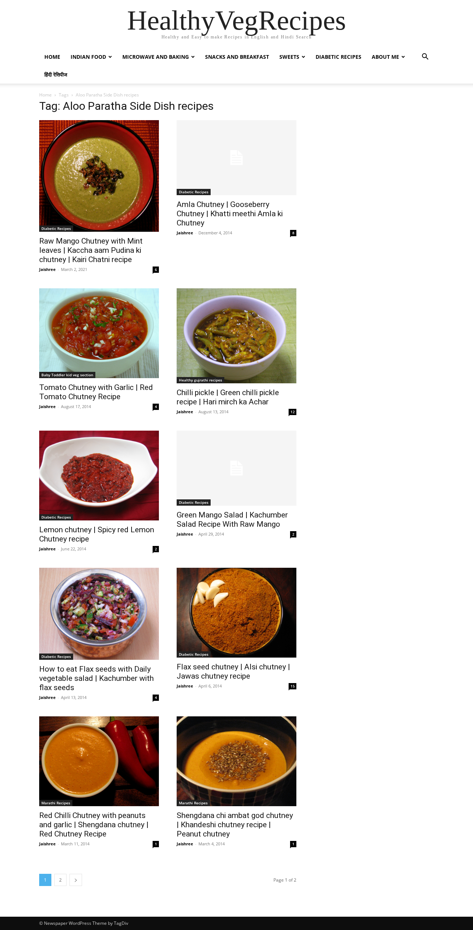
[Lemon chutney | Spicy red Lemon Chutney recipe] (99, 475)
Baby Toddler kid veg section (67, 374)
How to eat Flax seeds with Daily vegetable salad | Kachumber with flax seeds (96, 678)
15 (292, 686)
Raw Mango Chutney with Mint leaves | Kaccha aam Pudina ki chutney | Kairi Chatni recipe (91, 250)
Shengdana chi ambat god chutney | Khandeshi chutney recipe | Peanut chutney (235, 824)
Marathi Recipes (55, 802)
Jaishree (47, 269)
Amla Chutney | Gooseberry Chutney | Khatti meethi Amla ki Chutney (230, 213)
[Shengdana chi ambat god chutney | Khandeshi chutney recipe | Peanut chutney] (236, 761)
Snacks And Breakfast (237, 56)
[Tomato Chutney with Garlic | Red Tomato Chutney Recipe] (99, 333)
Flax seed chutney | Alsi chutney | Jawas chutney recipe (233, 671)
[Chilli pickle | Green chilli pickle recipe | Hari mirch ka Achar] (236, 335)
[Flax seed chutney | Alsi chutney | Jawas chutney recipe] (236, 613)
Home (52, 56)
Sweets (289, 56)
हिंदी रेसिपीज (55, 74)
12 (292, 411)
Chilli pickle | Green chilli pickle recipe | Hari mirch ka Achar (228, 397)
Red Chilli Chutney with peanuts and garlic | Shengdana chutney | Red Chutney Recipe (94, 824)
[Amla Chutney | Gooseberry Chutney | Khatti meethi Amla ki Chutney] (236, 157)
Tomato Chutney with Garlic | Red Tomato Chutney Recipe (96, 392)
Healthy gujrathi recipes (200, 380)
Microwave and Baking (155, 56)
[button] (425, 57)
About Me (385, 56)
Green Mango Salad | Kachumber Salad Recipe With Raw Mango (232, 519)
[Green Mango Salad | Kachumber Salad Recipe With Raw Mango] (236, 468)
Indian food (88, 56)
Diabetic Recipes (338, 56)
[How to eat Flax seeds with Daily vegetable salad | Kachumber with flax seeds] (99, 614)
